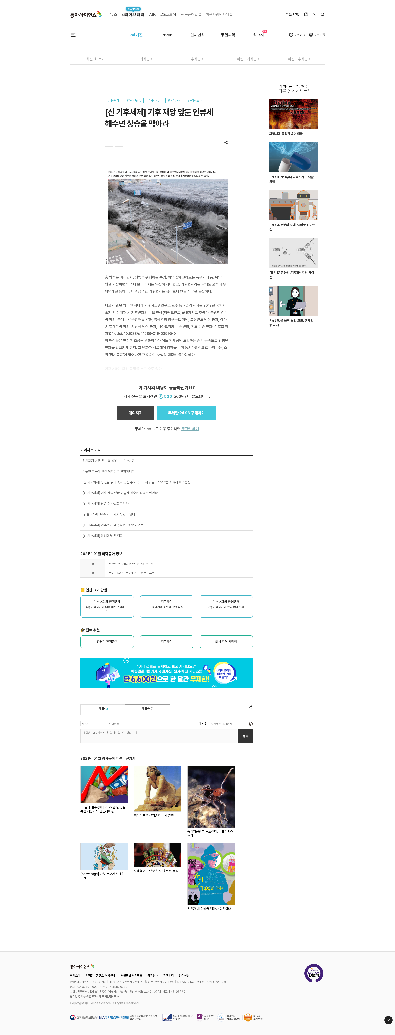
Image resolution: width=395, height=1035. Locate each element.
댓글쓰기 (148, 709)
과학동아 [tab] (146, 59)
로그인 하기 (190, 429)
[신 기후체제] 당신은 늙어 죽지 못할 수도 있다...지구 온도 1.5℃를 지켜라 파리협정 (136, 482)
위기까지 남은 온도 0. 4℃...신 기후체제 (108, 461)
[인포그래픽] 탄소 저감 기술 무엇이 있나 (108, 514)
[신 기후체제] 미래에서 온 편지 (102, 536)
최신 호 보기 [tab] (95, 59)
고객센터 (168, 976)
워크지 (258, 35)
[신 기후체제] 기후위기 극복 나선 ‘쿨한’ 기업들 (112, 525)
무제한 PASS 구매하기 (186, 412)
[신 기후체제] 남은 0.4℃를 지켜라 (105, 504)
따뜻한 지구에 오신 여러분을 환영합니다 (108, 472)
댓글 (103, 709)
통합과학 (228, 35)
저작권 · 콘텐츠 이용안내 (101, 976)
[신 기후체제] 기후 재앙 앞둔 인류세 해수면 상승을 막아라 (120, 493)
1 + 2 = (204, 724)
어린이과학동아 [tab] (248, 59)
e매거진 (136, 35)
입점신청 (184, 976)
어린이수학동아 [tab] (299, 59)
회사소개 (75, 976)
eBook (167, 35)
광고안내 (153, 976)
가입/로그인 (293, 14)
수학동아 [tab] (197, 59)
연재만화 (197, 35)
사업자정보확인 (117, 991)
